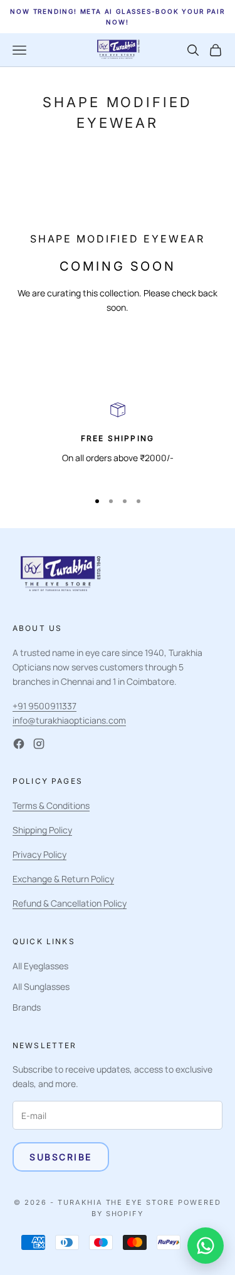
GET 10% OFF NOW (117, 1246)
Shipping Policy (42, 830)
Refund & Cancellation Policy (70, 903)
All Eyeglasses (40, 966)
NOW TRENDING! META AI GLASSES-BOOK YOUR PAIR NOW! (117, 17)
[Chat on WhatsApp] (205, 1245)
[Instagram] (39, 743)
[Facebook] (19, 743)
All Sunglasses (41, 986)
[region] (117, 440)
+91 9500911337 (44, 706)
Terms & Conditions (51, 805)
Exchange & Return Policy (63, 879)
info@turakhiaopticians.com (69, 720)
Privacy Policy (39, 854)
